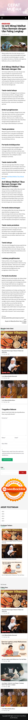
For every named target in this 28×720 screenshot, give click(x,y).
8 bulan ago (5, 354)
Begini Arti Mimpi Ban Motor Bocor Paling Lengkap (15, 321)
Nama (4, 437)
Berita (8, 23)
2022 (3, 518)
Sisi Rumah (3, 584)
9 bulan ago (5, 402)
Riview (3, 655)
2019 (3, 520)
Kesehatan (8, 347)
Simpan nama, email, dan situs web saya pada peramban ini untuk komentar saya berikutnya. (13, 453)
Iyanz (9, 34)
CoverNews (23, 716)
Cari (2, 467)
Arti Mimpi (4, 23)
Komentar (5, 418)
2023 (3, 516)
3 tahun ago (5, 34)
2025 (3, 511)
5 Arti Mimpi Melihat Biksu (8, 400)
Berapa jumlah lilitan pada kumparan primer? (13, 317)
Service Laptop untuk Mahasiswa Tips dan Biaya (13, 575)
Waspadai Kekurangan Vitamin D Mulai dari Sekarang (12, 541)
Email (16, 437)
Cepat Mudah (14, 7)
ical (8, 354)
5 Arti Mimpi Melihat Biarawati (9, 376)
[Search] (26, 18)
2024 (3, 513)
